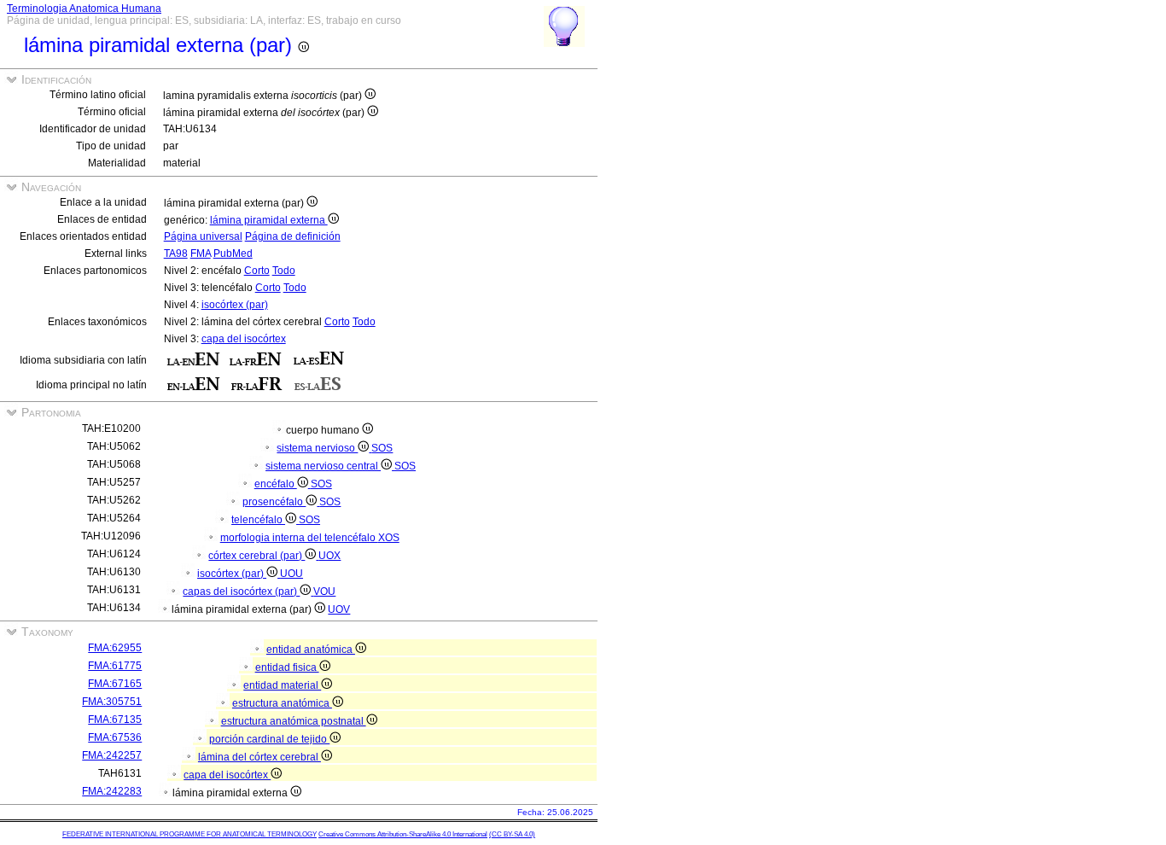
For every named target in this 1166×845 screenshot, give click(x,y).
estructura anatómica (282, 703)
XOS (388, 538)
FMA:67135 (115, 720)
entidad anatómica (310, 650)
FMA (200, 253)
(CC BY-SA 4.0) (512, 834)
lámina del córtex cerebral (259, 757)
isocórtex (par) (234, 305)
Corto (257, 271)
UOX (329, 556)
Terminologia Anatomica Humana (84, 9)
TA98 (176, 253)
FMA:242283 (112, 791)
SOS (382, 448)
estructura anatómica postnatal (293, 721)
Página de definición (293, 236)
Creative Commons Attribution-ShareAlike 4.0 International (402, 834)
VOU (324, 591)
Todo (283, 271)
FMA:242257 (112, 755)
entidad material (282, 685)
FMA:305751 (112, 702)
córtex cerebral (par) (256, 556)
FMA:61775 (115, 666)
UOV (339, 609)
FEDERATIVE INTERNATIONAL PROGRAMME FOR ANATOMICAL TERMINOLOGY (189, 834)
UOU (291, 574)
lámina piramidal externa (269, 220)
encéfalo (275, 484)
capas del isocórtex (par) (241, 591)
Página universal (203, 236)
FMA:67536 (115, 737)
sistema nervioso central (323, 466)
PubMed (233, 253)
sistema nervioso (317, 448)
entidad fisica (287, 667)
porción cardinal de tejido (269, 739)
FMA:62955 (115, 648)
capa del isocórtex (243, 339)
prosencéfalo (274, 502)
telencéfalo (258, 520)
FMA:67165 (115, 684)
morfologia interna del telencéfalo (299, 538)
